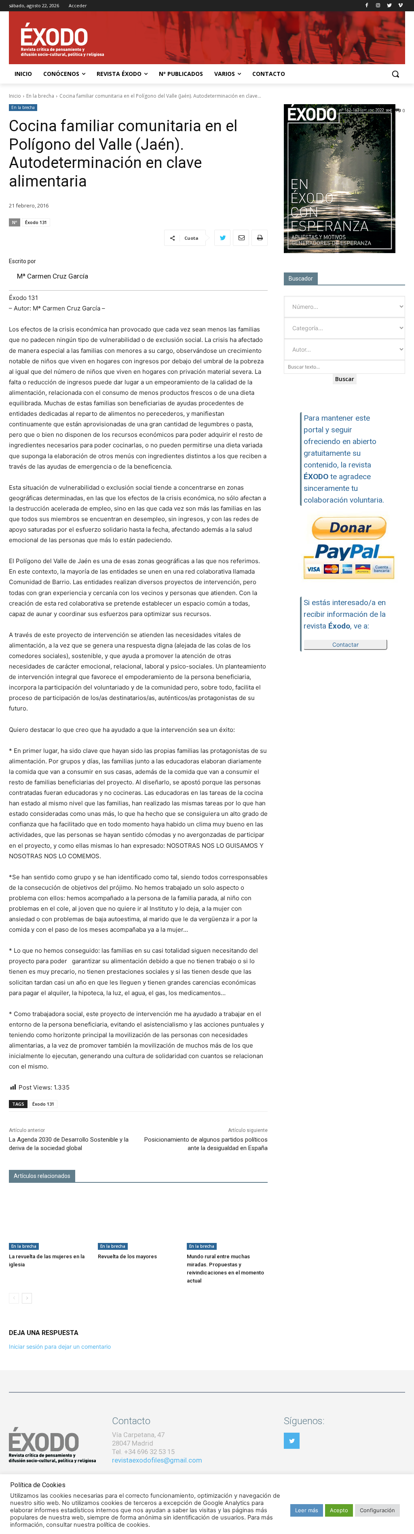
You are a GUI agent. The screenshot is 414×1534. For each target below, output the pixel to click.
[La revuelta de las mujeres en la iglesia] (49, 1221)
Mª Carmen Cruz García (52, 276)
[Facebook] (367, 5)
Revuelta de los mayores (127, 1256)
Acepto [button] (339, 1510)
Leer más (306, 1510)
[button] (395, 74)
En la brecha (40, 95)
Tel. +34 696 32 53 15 (143, 1452)
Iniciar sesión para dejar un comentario (60, 1346)
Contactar (345, 644)
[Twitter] (389, 5)
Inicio (15, 95)
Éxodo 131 (36, 222)
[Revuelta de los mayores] (138, 1221)
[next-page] (27, 1298)
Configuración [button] (377, 1510)
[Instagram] (378, 5)
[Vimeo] (400, 5)
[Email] (241, 238)
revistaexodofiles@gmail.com (157, 1460)
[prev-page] (14, 1298)
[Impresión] (259, 238)
